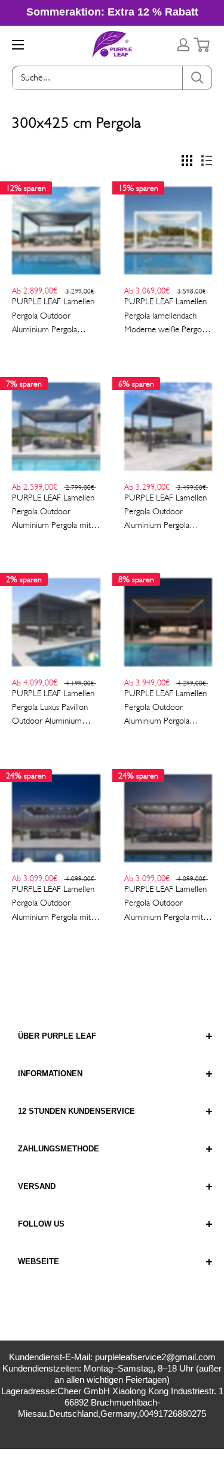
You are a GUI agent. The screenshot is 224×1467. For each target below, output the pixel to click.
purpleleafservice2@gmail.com (155, 1357)
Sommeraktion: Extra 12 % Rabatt (112, 12)
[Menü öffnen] (18, 45)
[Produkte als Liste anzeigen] (206, 160)
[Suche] (197, 78)
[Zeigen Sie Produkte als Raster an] (187, 160)
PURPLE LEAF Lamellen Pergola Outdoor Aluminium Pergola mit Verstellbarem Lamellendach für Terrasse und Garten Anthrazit (53, 512)
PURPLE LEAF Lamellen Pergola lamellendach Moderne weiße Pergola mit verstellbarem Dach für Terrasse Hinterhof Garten (165, 316)
